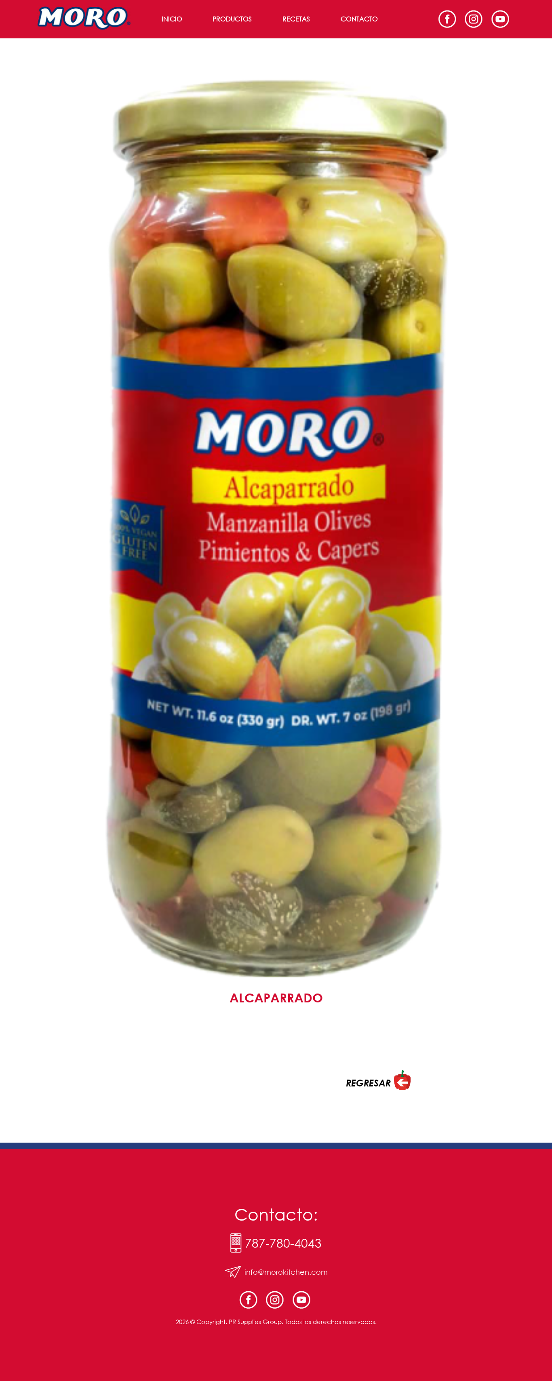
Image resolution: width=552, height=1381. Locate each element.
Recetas (296, 19)
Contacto (359, 19)
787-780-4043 (283, 1243)
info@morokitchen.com (286, 1272)
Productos (232, 19)
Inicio (172, 19)
